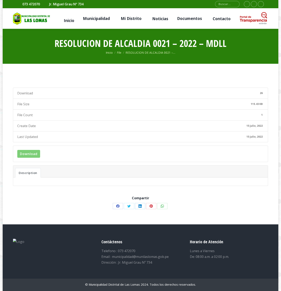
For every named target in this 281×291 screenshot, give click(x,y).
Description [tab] (28, 173)
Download (28, 154)
